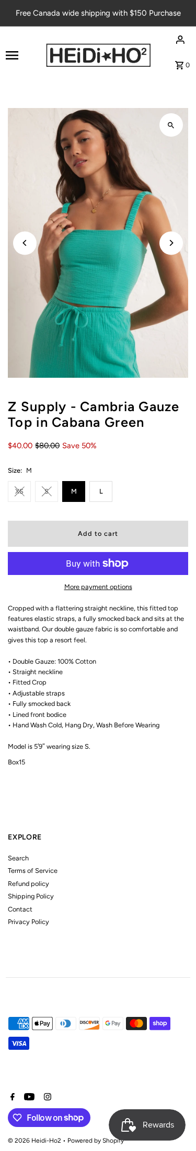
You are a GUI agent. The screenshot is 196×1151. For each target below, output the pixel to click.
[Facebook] (11, 1097)
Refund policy (28, 884)
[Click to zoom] (171, 125)
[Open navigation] (22, 55)
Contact (20, 909)
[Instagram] (46, 1097)
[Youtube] (27, 1097)
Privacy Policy (28, 922)
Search (18, 858)
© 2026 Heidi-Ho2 (35, 1140)
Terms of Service (32, 870)
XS (19, 491)
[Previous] (25, 243)
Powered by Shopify (95, 1140)
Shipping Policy (31, 896)
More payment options (98, 587)
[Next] (171, 243)
